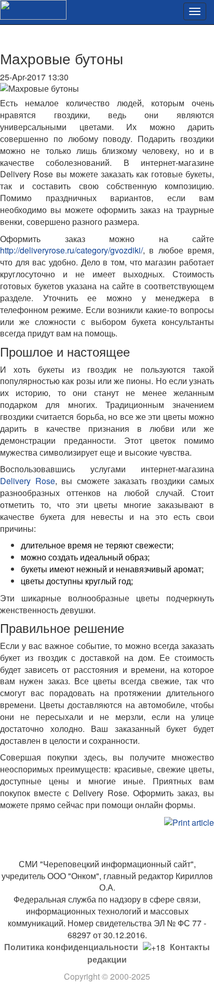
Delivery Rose (27, 481)
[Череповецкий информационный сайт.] (33, 9)
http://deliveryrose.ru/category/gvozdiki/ (71, 250)
